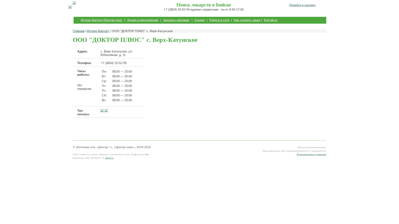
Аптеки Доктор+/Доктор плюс (102, 20)
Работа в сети (219, 20)
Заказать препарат (176, 20)
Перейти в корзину (302, 5)
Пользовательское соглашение (311, 154)
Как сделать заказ (247, 20)
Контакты (270, 20)
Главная (78, 31)
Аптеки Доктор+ (98, 31)
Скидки (199, 20)
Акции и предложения (142, 20)
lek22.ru (109, 158)
